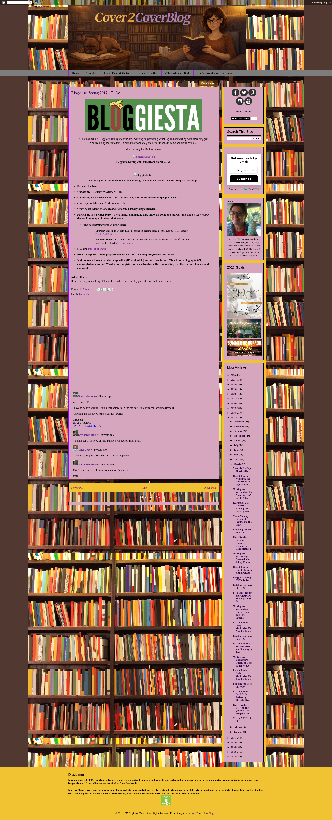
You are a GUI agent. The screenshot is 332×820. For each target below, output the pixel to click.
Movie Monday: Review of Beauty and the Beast (242, 520)
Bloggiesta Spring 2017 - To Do (242, 579)
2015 (233, 742)
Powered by (235, 189)
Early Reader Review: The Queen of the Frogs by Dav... (242, 709)
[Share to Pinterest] (111, 289)
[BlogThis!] (101, 289)
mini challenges (97, 249)
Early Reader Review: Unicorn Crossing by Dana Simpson (242, 543)
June (236, 450)
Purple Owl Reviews (105, 234)
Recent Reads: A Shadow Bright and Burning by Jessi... (242, 648)
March (237, 464)
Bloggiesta (84, 294)
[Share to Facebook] (108, 289)
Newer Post (77, 488)
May (236, 454)
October (238, 431)
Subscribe (244, 178)
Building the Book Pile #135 (242, 637)
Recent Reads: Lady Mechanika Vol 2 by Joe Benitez (242, 627)
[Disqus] (143, 344)
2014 (233, 747)
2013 (233, 752)
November (239, 426)
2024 (233, 384)
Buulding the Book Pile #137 (243, 531)
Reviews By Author (148, 73)
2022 (233, 394)
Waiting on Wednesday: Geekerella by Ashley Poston (241, 558)
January (238, 732)
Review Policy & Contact (117, 73)
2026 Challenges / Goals (177, 73)
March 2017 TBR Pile (242, 719)
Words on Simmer (124, 242)
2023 (233, 389)
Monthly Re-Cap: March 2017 (242, 469)
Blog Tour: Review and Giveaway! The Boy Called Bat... (242, 597)
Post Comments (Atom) (150, 496)
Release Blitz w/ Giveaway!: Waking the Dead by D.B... (242, 507)
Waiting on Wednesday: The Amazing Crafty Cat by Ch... (243, 493)
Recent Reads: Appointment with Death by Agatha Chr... (241, 480)
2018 (233, 412)
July (236, 445)
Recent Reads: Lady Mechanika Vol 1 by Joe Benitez (242, 674)
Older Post (210, 488)
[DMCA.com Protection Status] (166, 804)
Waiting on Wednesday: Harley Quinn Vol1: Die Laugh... (241, 611)
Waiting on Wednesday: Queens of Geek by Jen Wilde (242, 661)
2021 (233, 398)
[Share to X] (105, 289)
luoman (191, 813)
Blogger (212, 813)
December (239, 421)
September (240, 435)
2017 (233, 417)
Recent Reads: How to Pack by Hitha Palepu (242, 570)
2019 (233, 408)
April (237, 459)
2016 (233, 737)
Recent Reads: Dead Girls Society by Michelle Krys (241, 695)
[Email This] (98, 289)
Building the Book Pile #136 (242, 586)
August (238, 440)
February (239, 727)
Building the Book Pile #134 (242, 685)
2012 (233, 756)
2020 (233, 403)
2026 (233, 375)
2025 (233, 379)
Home (75, 73)
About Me (91, 73)
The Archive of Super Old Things (214, 73)
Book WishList (244, 111)
